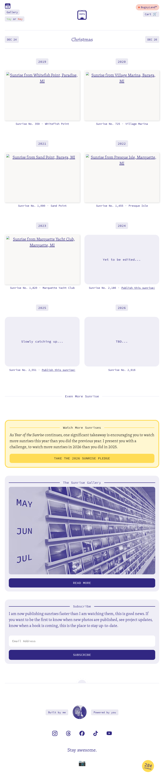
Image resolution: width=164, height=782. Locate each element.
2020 (122, 61)
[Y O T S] (82, 19)
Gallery (12, 12)
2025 (42, 308)
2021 (42, 143)
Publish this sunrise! (138, 288)
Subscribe (82, 654)
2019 (42, 61)
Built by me (57, 712)
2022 (122, 143)
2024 (122, 225)
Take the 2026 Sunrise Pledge (82, 458)
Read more (82, 583)
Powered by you (105, 712)
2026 (122, 308)
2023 (42, 225)
